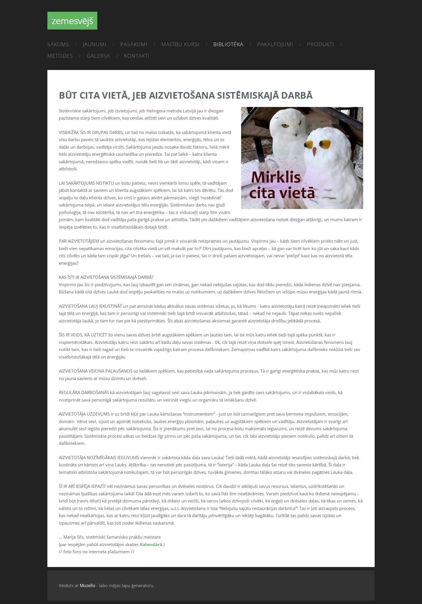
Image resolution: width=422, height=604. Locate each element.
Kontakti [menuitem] (137, 55)
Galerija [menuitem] (98, 55)
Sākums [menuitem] (58, 44)
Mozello (87, 585)
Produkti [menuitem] (320, 44)
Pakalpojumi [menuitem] (275, 44)
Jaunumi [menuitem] (95, 44)
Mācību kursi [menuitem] (180, 44)
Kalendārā (151, 544)
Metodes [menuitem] (60, 55)
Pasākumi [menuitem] (134, 44)
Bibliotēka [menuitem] (228, 44)
